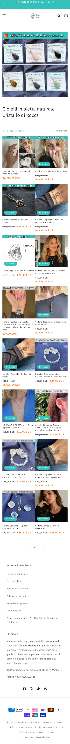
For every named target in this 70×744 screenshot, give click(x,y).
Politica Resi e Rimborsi (19, 588)
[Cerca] (58, 15)
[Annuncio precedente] (3, 4)
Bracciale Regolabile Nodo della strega (16, 375)
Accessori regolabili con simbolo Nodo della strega (16, 172)
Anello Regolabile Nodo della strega (51, 171)
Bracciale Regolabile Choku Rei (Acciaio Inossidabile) (49, 220)
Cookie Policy (14, 610)
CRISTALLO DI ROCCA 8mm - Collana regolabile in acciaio (18, 426)
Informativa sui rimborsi (52, 722)
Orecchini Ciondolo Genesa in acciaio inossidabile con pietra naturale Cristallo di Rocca (49, 427)
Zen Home (18, 722)
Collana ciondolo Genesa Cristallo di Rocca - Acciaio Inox (50, 271)
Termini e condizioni (17, 573)
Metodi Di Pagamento (18, 603)
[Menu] (4, 15)
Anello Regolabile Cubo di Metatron (18, 270)
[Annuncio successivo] (66, 4)
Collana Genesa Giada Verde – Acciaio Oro (48, 527)
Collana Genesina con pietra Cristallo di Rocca (15, 527)
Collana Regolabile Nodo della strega (15, 220)
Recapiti (50, 732)
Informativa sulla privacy (21, 727)
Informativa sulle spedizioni (31, 732)
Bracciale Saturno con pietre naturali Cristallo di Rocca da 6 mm (50, 375)
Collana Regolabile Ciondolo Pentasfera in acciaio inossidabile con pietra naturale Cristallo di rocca (17, 326)
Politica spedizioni (16, 596)
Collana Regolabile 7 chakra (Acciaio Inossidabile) (51, 323)
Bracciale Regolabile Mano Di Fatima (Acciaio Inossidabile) (48, 476)
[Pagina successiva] (43, 546)
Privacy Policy (14, 581)
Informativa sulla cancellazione (36, 737)
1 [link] (26, 546)
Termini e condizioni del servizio (49, 727)
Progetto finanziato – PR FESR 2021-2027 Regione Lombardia (32, 619)
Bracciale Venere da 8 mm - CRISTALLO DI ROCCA (14, 476)
